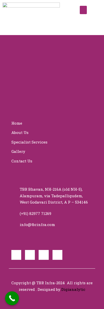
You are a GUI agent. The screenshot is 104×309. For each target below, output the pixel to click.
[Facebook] (16, 255)
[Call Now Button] (12, 298)
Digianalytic (73, 289)
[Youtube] (43, 255)
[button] (83, 10)
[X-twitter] (30, 255)
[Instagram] (57, 255)
